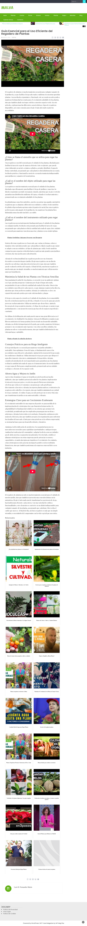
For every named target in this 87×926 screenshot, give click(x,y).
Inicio (5, 15)
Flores (30, 15)
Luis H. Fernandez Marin (23, 887)
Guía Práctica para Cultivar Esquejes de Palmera (74, 24)
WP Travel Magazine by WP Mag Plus (52, 923)
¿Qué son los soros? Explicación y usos (45, 24)
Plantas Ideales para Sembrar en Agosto (12, 24)
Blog (81, 15)
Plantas (13, 15)
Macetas (72, 15)
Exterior (38, 15)
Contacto (20, 20)
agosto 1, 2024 (6, 37)
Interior (47, 15)
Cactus (22, 15)
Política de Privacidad (10, 910)
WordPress (35, 923)
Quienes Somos (8, 20)
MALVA (7, 7)
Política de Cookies (9, 914)
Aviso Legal (7, 912)
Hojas (64, 15)
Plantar (56, 15)
